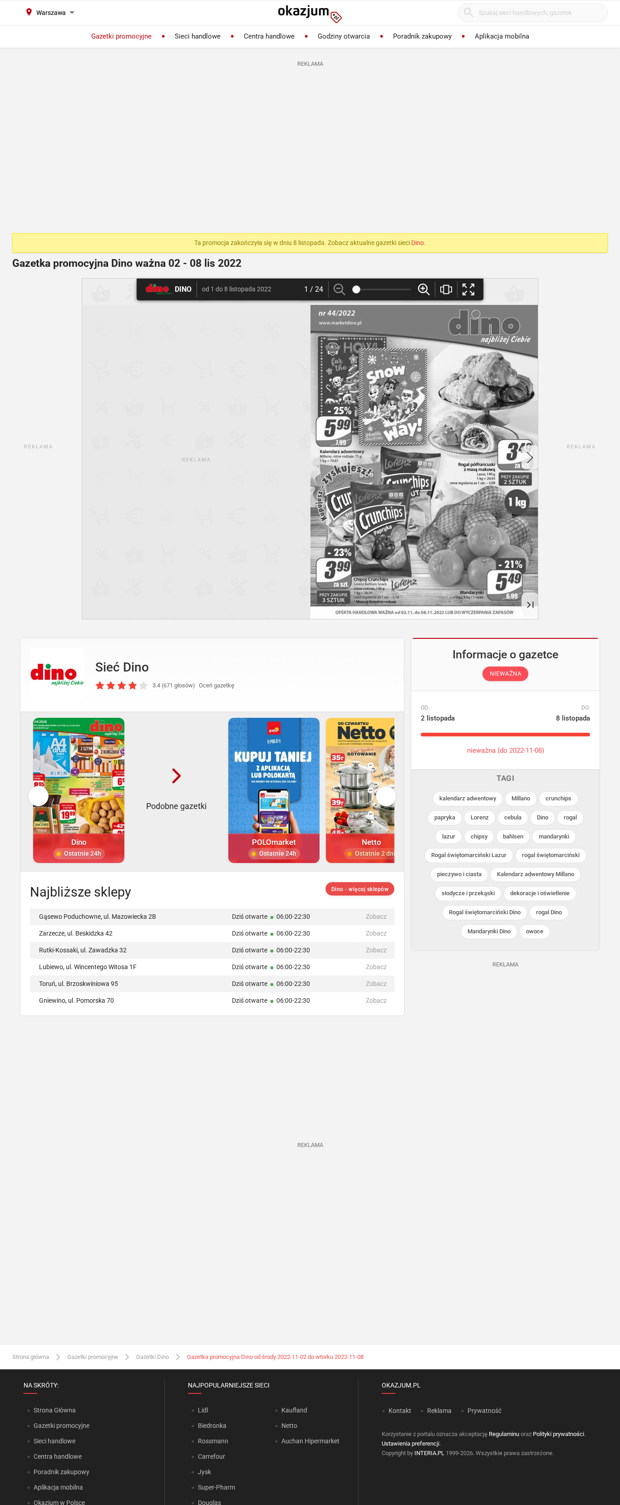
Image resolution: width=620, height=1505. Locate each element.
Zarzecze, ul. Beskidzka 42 (76, 933)
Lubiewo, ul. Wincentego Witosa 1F (88, 967)
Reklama (439, 1410)
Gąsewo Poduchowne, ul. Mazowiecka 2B (97, 916)
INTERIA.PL (429, 1453)
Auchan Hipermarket (310, 1441)
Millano (521, 798)
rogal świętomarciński (551, 855)
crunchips (558, 798)
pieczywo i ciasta (459, 874)
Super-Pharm (216, 1487)
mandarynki (554, 836)
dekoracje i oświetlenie (540, 893)
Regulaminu (504, 1434)
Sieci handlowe (54, 1441)
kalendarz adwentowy (467, 798)
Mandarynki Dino (489, 931)
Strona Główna (55, 1410)
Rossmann (213, 1441)
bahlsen (513, 836)
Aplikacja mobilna (58, 1487)
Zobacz (376, 916)
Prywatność (484, 1410)
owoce (534, 931)
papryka (444, 817)
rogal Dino (549, 912)
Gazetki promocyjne (92, 1356)
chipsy (479, 836)
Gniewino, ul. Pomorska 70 (76, 1000)
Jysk (204, 1472)
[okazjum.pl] (310, 14)
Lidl (203, 1410)
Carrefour (211, 1456)
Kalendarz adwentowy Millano (535, 874)
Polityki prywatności (558, 1434)
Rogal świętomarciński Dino (485, 912)
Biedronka (212, 1425)
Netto (289, 1425)
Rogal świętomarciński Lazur (469, 855)
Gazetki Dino (152, 1356)
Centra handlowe (58, 1456)
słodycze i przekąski (468, 893)
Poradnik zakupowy (61, 1472)
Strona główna (30, 1356)
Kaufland (294, 1410)
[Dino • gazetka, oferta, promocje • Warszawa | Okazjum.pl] (57, 674)
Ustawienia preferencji (410, 1443)
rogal (570, 817)
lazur (448, 836)
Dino (417, 242)
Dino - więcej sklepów (360, 889)
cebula (513, 817)
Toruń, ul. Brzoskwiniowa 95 (78, 983)
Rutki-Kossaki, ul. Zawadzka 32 (83, 950)
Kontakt (400, 1410)
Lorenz (480, 817)
